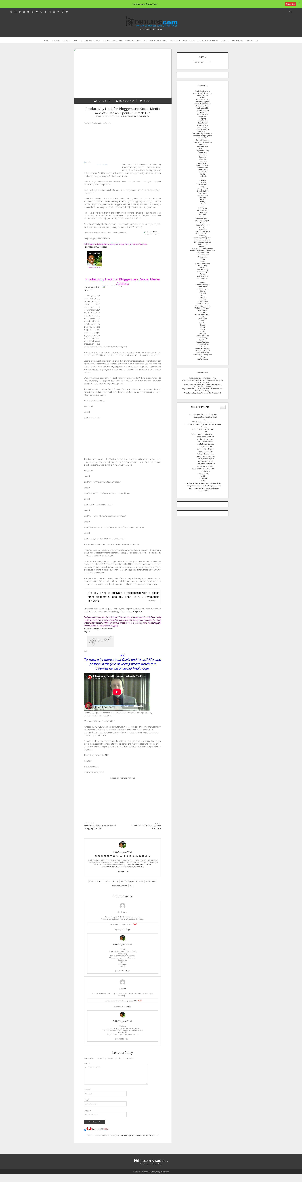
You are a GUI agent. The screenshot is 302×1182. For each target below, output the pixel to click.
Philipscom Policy (203, 253)
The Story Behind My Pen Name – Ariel (202, 378)
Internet (203, 216)
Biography (202, 112)
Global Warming (202, 185)
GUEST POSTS (115, 116)
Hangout (203, 197)
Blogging (56, 40)
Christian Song (202, 131)
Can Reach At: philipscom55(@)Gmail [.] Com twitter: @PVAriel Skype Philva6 (126, 865)
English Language (202, 165)
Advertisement (202, 95)
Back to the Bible (203, 108)
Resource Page (202, 272)
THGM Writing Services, (115, 201)
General (203, 180)
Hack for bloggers (127, 881)
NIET (130, 924)
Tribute (202, 325)
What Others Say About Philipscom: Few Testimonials (203, 393)
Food (202, 178)
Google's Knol (203, 189)
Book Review (202, 123)
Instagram (202, 214)
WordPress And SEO (202, 348)
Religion (66, 40)
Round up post (202, 276)
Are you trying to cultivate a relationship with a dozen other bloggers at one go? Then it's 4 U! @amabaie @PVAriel (123, 596)
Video (203, 329)
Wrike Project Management (202, 355)
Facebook (135, 864)
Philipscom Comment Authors (202, 248)
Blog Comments (202, 114)
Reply (128, 930)
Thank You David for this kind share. (205, 469)
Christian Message (202, 129)
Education (202, 159)
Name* (87, 1089)
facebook (107, 881)
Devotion (202, 148)
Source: (205, 491)
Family (202, 174)
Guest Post (175, 40)
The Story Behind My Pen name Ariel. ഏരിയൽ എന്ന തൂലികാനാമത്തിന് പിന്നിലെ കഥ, (202, 385)
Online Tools (202, 244)
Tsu (126, 611)
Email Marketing (202, 163)
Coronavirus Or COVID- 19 (202, 142)
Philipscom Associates (151, 1160)
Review (202, 274)
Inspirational (202, 212)
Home (46, 40)
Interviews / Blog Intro (208, 40)
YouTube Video (202, 359)
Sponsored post (202, 289)
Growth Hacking (202, 191)
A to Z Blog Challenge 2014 (202, 93)
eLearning (202, 161)
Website (87, 1110)
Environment (202, 170)
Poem (203, 259)
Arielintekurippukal (202, 102)
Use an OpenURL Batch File (205, 430)
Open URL (139, 881)
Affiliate (202, 97)
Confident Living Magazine (202, 136)
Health (202, 199)
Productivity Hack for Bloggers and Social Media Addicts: (204, 425)
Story (203, 295)
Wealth (202, 331)
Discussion (203, 153)
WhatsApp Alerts (203, 344)
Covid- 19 (202, 144)
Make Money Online (202, 231)
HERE (106, 755)
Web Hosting (202, 338)
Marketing (202, 236)
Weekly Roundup (203, 342)
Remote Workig (202, 270)
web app (202, 333)
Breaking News (202, 125)
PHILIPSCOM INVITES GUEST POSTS (202, 250)
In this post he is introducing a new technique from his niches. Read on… (205, 417)
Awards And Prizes (202, 106)
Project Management (202, 263)
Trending (202, 323)
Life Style (202, 227)
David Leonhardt (95, 881)
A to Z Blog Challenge (202, 91)
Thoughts (202, 312)
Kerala (202, 223)
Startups (203, 293)
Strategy (203, 299)
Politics (202, 261)
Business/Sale (189, 40)
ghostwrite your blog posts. (137, 623)
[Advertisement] (122, 143)
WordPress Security (203, 350)
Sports (202, 291)
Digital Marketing (203, 150)
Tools (203, 316)
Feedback (202, 176)
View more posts (123, 871)
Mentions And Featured (202, 242)
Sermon (203, 282)
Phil (205, 478)
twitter (202, 327)
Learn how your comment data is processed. (139, 1135)
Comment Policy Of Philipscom (202, 133)
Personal (225, 40)
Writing (202, 357)
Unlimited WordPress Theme (143, 1172)
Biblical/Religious (203, 110)
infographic (203, 208)
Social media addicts (119, 886)
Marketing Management (202, 238)
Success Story (203, 301)
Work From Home (203, 353)
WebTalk (202, 340)
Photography (252, 40)
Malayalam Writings (158, 40)
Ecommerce (203, 155)
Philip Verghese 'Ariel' (122, 944)
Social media (125, 116)
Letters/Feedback (202, 225)
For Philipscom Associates (205, 422)
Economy (202, 157)
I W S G (202, 204)
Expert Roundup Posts (90, 40)
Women (202, 346)
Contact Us (202, 138)
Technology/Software (112, 40)
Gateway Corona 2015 (129, 1001)
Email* (86, 1100)
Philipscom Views (203, 255)
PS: (204, 481)
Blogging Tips (202, 121)
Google (116, 881)
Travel (202, 321)
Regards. (206, 473)
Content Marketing (202, 140)
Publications (202, 265)
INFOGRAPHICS (237, 40)
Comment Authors (133, 40)
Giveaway (202, 182)
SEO (145, 40)
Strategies (202, 297)
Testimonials (202, 310)
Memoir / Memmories (202, 240)
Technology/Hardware (203, 306)
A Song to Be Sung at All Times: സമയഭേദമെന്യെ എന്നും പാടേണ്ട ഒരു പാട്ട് (202, 381)
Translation (203, 319)
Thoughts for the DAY (202, 314)
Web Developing (203, 336)
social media (150, 881)
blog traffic (202, 116)
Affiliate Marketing (202, 99)
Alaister (122, 988)
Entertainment (203, 167)
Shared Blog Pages (202, 284)
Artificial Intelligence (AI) (202, 104)
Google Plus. (137, 611)
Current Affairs (202, 146)
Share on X (153, 601)
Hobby (202, 202)
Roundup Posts (202, 278)
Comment (88, 1063)
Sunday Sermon (202, 304)
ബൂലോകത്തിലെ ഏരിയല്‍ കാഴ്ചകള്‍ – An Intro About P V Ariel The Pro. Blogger (202, 390)
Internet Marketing (202, 219)
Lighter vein (203, 229)
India (75, 40)
